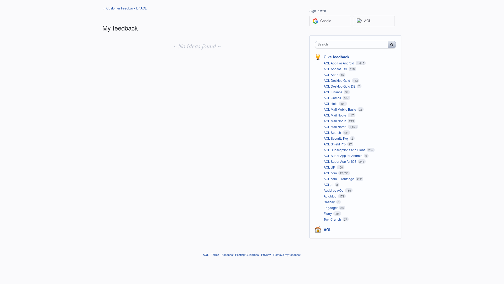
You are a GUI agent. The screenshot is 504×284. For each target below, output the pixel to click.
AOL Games (333, 97)
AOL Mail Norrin (335, 126)
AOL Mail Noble (335, 115)
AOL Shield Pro (335, 144)
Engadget (331, 207)
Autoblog (330, 196)
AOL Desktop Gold (337, 80)
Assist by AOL (334, 190)
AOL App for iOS (336, 69)
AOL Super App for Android (343, 155)
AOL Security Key (336, 138)
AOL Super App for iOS (340, 161)
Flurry (328, 213)
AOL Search (333, 132)
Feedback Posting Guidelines (240, 254)
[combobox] (352, 44)
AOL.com (331, 173)
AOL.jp (329, 184)
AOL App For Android (339, 63)
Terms (215, 254)
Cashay (329, 202)
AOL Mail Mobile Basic (340, 109)
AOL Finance (333, 92)
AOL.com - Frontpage (339, 178)
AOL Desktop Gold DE (340, 86)
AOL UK (330, 167)
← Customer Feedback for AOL (124, 8)
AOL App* (331, 74)
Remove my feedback (287, 254)
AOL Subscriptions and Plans (345, 150)
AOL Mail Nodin (335, 121)
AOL (328, 229)
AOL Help (331, 103)
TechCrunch (333, 219)
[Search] (392, 44)
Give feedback (336, 56)
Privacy (266, 254)
